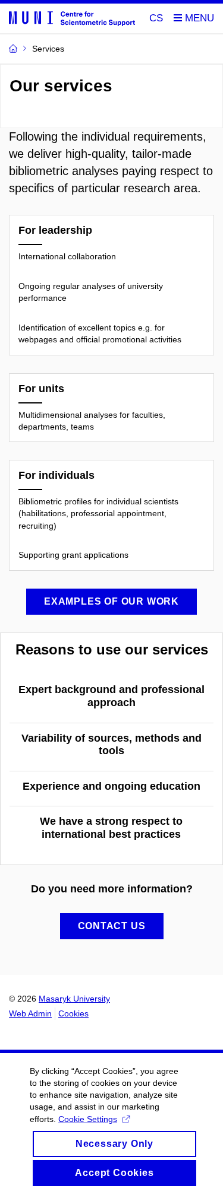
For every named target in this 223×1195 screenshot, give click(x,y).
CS (156, 18)
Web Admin (30, 1013)
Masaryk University (74, 998)
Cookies (73, 1013)
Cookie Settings (87, 1119)
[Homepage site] (72, 18)
